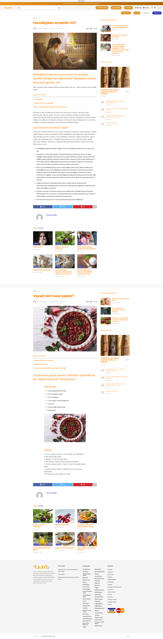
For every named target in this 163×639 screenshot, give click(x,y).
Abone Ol (157, 13)
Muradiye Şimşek (100, 571)
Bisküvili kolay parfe (41, 364)
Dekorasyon (86, 580)
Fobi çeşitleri (38, 99)
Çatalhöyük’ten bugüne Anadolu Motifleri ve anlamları (110, 92)
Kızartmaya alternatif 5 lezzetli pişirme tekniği (50, 368)
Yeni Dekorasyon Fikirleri (42, 270)
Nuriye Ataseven (99, 578)
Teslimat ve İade (112, 599)
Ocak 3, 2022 (116, 39)
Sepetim (110, 594)
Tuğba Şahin (98, 606)
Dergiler (146, 13)
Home (34, 18)
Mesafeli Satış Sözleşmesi (114, 587)
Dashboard (110, 574)
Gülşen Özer (86, 605)
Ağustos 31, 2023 (38, 272)
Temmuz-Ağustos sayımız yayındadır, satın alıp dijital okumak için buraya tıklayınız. (81, 3)
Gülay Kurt (86, 603)
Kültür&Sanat (87, 621)
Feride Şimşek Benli (87, 595)
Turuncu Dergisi (42, 28)
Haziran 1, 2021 (116, 29)
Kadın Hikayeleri (87, 618)
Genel (84, 601)
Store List (110, 597)
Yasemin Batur (99, 613)
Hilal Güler (86, 614)
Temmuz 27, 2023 (38, 552)
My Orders (110, 589)
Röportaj (97, 583)
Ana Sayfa (110, 572)
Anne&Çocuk (86, 569)
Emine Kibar (86, 584)
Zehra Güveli (98, 619)
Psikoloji (97, 580)
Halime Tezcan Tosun (87, 611)
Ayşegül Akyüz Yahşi (87, 574)
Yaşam (38, 18)
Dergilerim (116, 7)
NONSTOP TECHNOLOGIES (48, 636)
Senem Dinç (98, 594)
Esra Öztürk (86, 586)
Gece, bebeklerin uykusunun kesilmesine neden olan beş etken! (63, 272)
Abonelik (110, 569)
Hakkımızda (111, 582)
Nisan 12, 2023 (116, 323)
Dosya (84, 582)
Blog (136, 13)
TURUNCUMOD (102, 7)
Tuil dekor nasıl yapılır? (112, 123)
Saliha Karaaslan (99, 590)
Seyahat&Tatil (99, 596)
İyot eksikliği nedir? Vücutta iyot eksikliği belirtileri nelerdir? (84, 272)
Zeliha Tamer (98, 625)
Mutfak (59, 243)
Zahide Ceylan (99, 617)
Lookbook (126, 12)
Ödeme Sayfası (112, 592)
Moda (84, 627)
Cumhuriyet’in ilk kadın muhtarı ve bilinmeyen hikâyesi (115, 101)
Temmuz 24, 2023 (60, 550)
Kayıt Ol (146, 7)
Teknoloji (97, 601)
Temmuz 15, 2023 (117, 313)
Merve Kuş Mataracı (86, 623)
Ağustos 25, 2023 (60, 527)
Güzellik (85, 608)
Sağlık (96, 587)
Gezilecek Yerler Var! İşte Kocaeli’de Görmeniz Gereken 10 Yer (116, 116)
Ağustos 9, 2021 (116, 302)
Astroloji (85, 571)
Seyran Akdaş (98, 599)
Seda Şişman (98, 592)
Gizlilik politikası (112, 579)
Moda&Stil (98, 569)
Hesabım (128, 7)
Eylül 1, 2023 (37, 249)
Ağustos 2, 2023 (82, 529)
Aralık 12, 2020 (116, 55)
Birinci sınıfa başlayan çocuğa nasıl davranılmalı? (50, 107)
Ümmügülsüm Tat (100, 608)
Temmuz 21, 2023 (82, 552)
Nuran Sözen (98, 576)
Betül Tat (85, 577)
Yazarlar (97, 615)
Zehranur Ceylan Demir (99, 622)
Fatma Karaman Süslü (87, 592)
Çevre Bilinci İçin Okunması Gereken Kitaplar (118, 309)
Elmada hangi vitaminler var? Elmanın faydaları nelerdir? (120, 319)
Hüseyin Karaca (87, 616)
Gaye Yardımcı (87, 599)
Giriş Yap (139, 7)
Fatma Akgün (86, 589)
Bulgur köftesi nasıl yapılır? (64, 548)
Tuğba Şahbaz (99, 603)
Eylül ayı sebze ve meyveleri (43, 103)
